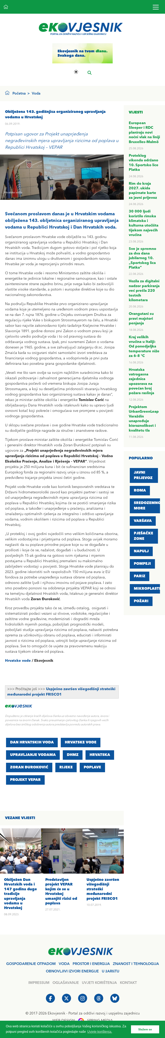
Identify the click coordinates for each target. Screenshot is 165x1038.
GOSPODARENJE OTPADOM (31, 964)
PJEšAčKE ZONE (143, 536)
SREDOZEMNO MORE (147, 505)
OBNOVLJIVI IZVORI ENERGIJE (72, 971)
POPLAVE (92, 767)
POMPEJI (142, 564)
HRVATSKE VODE (80, 742)
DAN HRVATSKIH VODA (32, 742)
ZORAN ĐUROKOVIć (29, 767)
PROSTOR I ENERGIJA (91, 964)
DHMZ (72, 755)
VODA (64, 964)
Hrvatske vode (18, 661)
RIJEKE (66, 767)
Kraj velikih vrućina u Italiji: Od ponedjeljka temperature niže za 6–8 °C (144, 346)
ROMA (140, 490)
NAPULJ (141, 551)
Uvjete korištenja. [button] (99, 1031)
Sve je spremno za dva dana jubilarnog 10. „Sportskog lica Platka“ (142, 258)
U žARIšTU (110, 971)
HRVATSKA (100, 755)
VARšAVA (143, 521)
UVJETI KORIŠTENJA (99, 983)
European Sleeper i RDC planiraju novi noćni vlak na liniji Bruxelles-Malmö (144, 132)
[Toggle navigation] (155, 7)
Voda (36, 93)
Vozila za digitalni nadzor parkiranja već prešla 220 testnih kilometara (144, 290)
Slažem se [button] (145, 1029)
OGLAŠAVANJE (66, 983)
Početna (19, 93)
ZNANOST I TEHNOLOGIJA (136, 964)
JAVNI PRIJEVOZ (143, 475)
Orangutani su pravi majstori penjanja (141, 318)
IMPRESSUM (39, 983)
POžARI (141, 601)
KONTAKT (128, 983)
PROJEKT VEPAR (25, 780)
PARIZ (139, 576)
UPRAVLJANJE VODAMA (33, 755)
